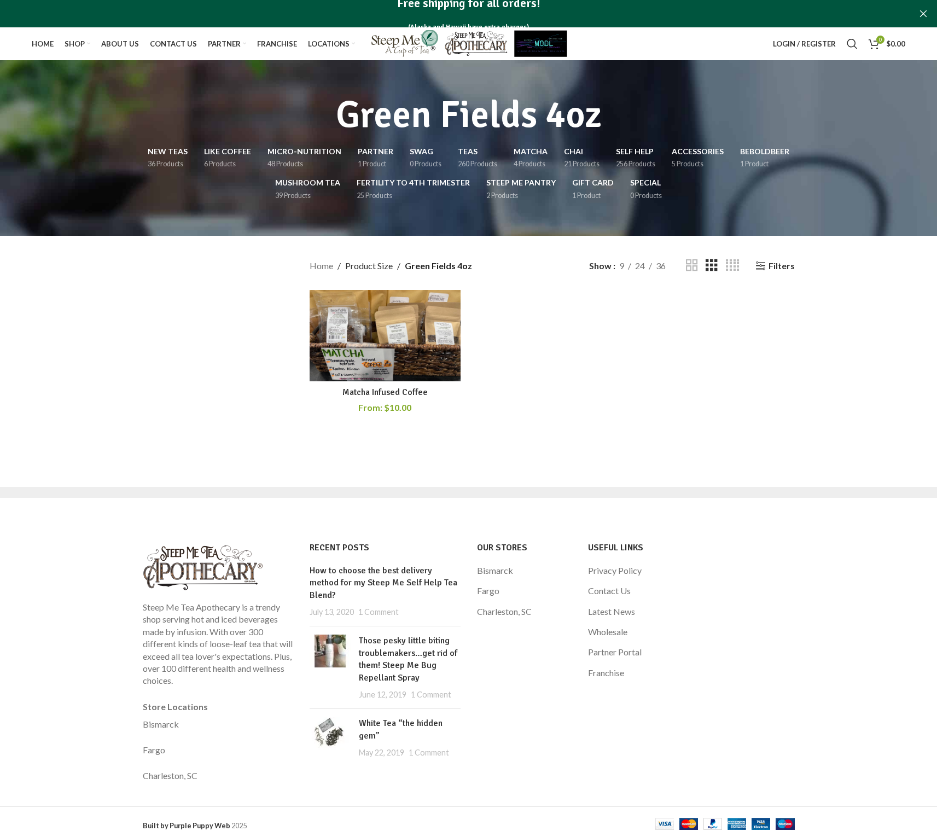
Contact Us (609, 590)
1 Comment (378, 612)
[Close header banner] (923, 13)
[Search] (852, 44)
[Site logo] (468, 42)
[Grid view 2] (692, 266)
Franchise (606, 672)
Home (321, 265)
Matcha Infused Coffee (385, 392)
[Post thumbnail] (330, 667)
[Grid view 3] (712, 266)
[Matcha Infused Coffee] (385, 335)
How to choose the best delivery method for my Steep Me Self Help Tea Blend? (383, 583)
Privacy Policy (615, 570)
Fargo (154, 750)
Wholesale (607, 631)
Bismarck (161, 724)
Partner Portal (615, 652)
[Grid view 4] (732, 266)
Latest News (611, 611)
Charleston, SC (170, 775)
